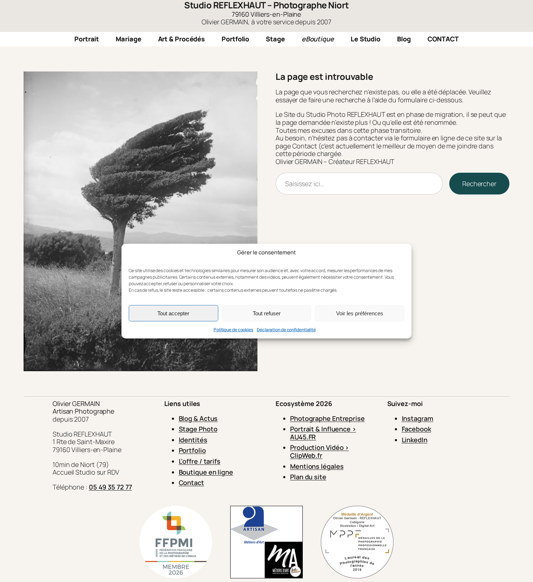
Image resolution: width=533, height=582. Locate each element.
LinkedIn (414, 439)
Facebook (416, 429)
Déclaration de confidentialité (286, 330)
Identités (193, 439)
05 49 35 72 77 (110, 487)
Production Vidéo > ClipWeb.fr (319, 451)
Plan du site (308, 476)
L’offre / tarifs (199, 461)
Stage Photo (198, 429)
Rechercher (479, 183)
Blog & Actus (198, 418)
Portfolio (192, 450)
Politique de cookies (233, 330)
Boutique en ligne (206, 472)
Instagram (417, 418)
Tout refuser (267, 313)
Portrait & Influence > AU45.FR (323, 433)
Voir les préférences (359, 313)
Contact (191, 482)
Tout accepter (173, 313)
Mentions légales (316, 466)
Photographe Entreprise (327, 418)
